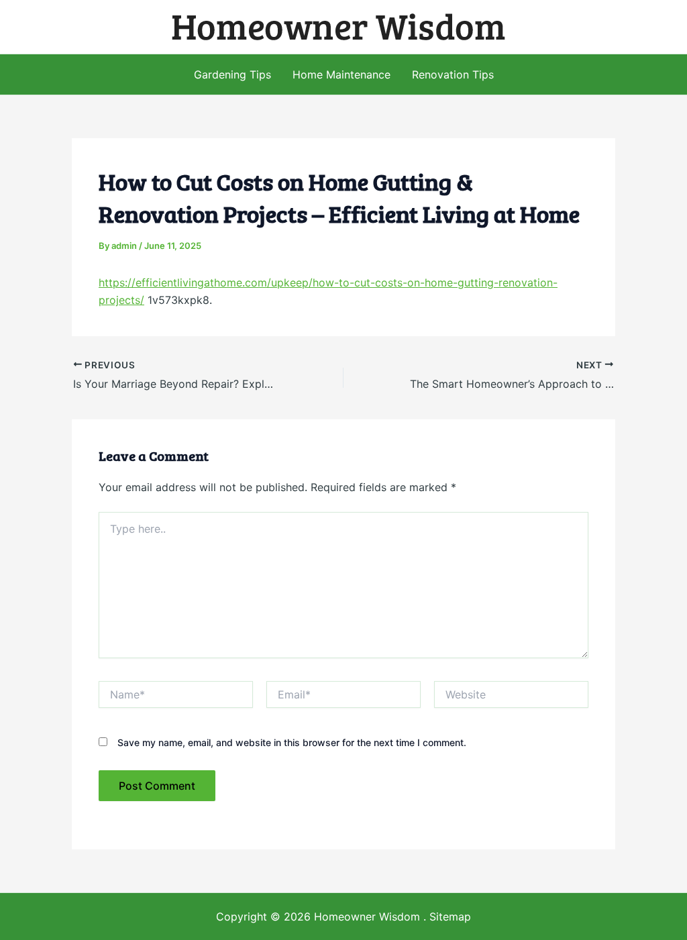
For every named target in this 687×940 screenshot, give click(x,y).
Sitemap (450, 916)
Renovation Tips (453, 74)
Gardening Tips (232, 74)
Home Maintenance (341, 74)
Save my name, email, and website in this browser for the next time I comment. (291, 742)
